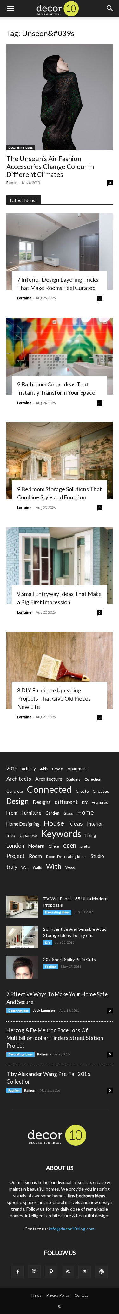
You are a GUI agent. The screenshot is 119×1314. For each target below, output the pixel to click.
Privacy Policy (57, 1295)
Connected (49, 789)
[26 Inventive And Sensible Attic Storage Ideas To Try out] (22, 937)
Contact (81, 1295)
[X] (84, 1272)
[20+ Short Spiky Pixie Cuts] (22, 967)
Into (10, 835)
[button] (10, 8)
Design (17, 801)
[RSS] (68, 1272)
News (36, 1295)
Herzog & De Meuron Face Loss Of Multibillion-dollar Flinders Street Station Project (54, 1038)
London (15, 845)
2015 (12, 768)
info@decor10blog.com (72, 1228)
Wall (25, 867)
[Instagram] (34, 1271)
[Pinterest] (51, 1272)
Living (90, 835)
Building (73, 779)
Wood (70, 867)
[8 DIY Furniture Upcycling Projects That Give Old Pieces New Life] (59, 670)
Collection (92, 779)
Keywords (61, 833)
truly (11, 867)
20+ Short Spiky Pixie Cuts (69, 959)
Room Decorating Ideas (66, 856)
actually (29, 768)
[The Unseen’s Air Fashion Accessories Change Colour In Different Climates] (59, 97)
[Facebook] (17, 1272)
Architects (18, 779)
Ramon (11, 182)
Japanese (28, 835)
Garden (52, 813)
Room (35, 856)
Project (15, 856)
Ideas (75, 823)
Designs (41, 802)
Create (82, 791)
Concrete (14, 791)
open (69, 845)
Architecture (48, 779)
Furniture (31, 813)
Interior (95, 824)
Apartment (77, 768)
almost (57, 768)
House (54, 823)
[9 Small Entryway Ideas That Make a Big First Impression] (59, 565)
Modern (36, 845)
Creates (101, 791)
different (66, 801)
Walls (37, 867)
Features (100, 802)
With (53, 866)
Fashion (50, 966)
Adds (44, 769)
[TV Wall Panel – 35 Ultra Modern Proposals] (22, 907)
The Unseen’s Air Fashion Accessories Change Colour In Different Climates (50, 166)
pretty (85, 846)
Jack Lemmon (44, 1010)
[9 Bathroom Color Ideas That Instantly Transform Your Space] (59, 356)
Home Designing (23, 824)
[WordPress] (101, 1272)
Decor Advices (18, 1010)
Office (54, 846)
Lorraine (24, 298)
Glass (68, 813)
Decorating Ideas (20, 147)
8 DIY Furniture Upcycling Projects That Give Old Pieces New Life (54, 698)
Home (85, 812)
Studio (97, 856)
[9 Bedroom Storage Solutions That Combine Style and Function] (59, 460)
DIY (85, 802)
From (11, 813)
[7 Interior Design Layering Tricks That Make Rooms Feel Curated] (59, 251)
